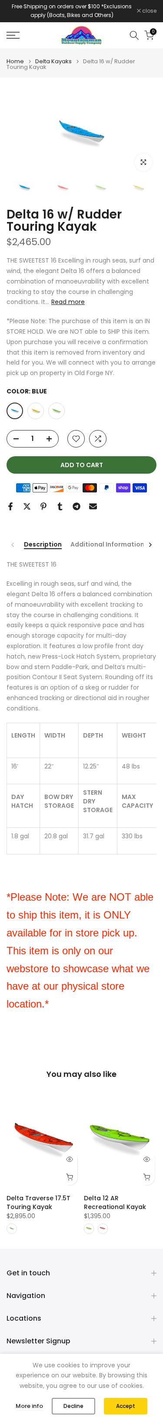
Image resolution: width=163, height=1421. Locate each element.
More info (29, 1406)
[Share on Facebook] (10, 506)
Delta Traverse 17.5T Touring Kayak (38, 1202)
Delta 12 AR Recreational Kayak (115, 1202)
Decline (73, 1406)
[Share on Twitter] (27, 506)
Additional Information (107, 545)
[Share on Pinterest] (43, 506)
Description (43, 545)
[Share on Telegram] (76, 506)
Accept (125, 1406)
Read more (68, 302)
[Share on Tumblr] (60, 506)
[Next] (149, 544)
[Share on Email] (93, 506)
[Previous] (13, 544)
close (148, 11)
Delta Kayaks (53, 61)
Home (15, 61)
